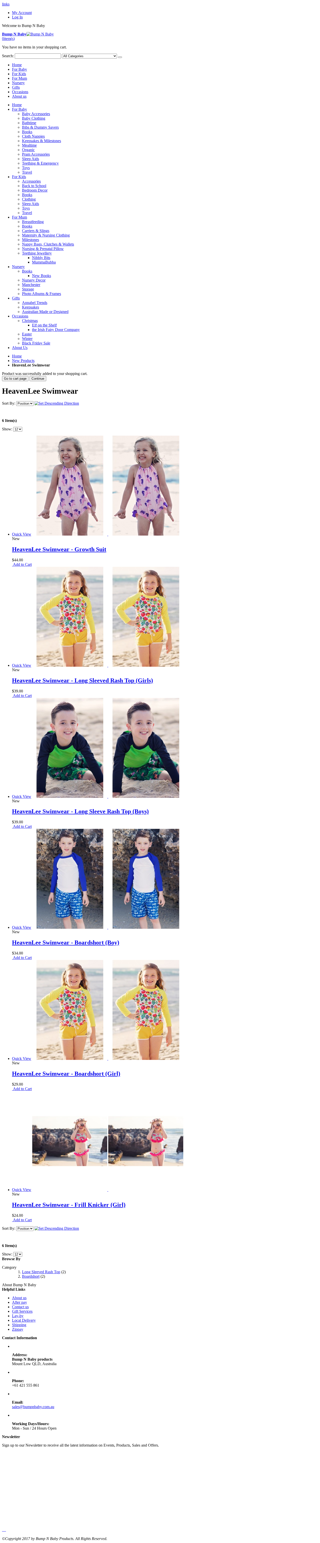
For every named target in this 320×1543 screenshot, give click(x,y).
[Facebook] (2, 1530)
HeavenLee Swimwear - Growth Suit (59, 549)
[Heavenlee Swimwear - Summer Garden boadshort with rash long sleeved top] (107, 1058)
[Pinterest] (4, 1530)
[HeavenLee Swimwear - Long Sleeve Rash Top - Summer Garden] (107, 665)
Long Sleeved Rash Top (41, 1272)
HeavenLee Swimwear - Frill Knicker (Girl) (69, 1205)
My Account (22, 12)
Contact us (20, 1307)
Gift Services (22, 1311)
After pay (19, 1302)
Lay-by (18, 1316)
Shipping (19, 1325)
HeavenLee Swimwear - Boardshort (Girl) (66, 1073)
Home (17, 356)
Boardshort (31, 1276)
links (6, 4)
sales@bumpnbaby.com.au (33, 1407)
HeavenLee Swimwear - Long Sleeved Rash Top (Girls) (82, 680)
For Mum (19, 78)
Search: (8, 56)
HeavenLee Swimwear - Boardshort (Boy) (65, 942)
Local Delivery (24, 1320)
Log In (17, 17)
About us (19, 96)
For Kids (19, 74)
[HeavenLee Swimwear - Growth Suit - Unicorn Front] (107, 534)
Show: (7, 429)
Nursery (18, 83)
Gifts (16, 87)
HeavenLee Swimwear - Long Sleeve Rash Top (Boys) (80, 811)
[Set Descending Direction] (56, 403)
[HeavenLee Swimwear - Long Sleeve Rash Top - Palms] (107, 796)
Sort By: (8, 403)
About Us (20, 347)
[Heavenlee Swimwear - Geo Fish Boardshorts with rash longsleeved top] (107, 927)
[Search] (120, 57)
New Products (23, 360)
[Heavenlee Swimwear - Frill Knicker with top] (107, 1190)
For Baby (19, 69)
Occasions (20, 92)
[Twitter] (3, 1530)
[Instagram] (5, 1530)
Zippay (17, 1329)
